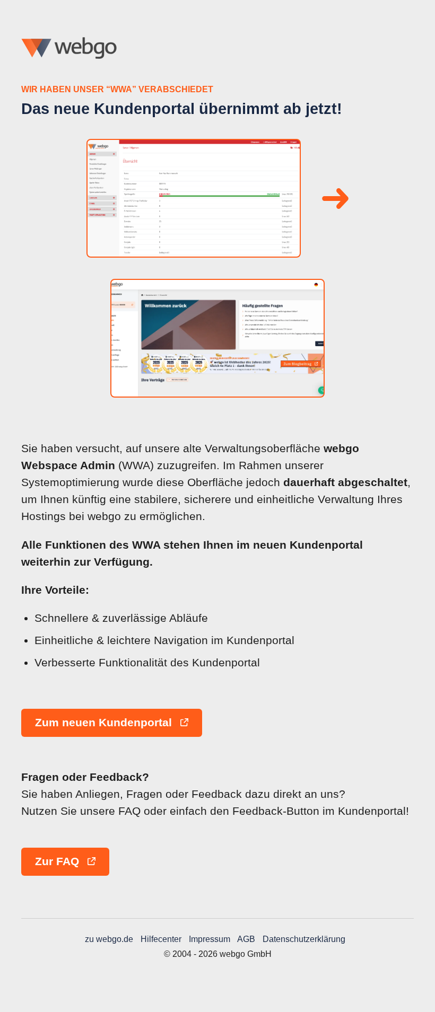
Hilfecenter (161, 939)
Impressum (209, 939)
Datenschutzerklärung (304, 939)
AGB (246, 939)
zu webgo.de (109, 939)
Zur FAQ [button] (58, 861)
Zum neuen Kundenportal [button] (105, 722)
